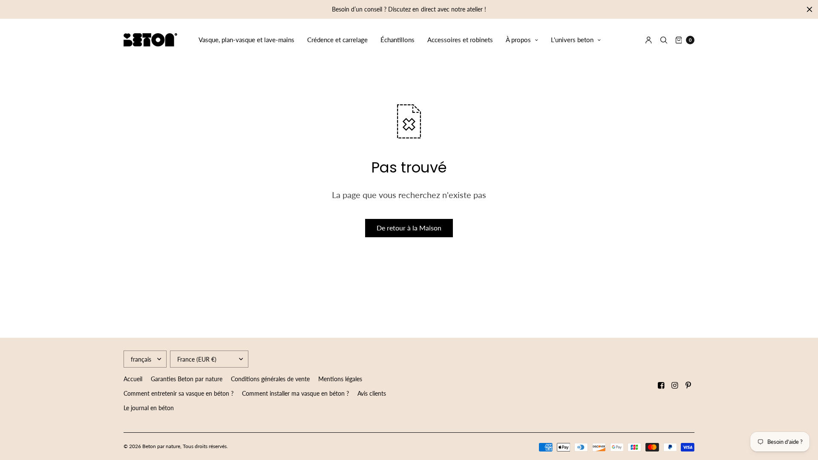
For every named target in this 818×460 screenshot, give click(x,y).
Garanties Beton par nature (186, 378)
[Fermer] (809, 9)
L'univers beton (572, 39)
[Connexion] (648, 40)
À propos (518, 39)
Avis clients (371, 393)
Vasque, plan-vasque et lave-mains (246, 39)
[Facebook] (661, 385)
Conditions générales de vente (270, 378)
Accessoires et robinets (460, 39)
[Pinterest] (688, 385)
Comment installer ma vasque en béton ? (295, 393)
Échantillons (397, 39)
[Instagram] (675, 385)
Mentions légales (340, 378)
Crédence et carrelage (337, 39)
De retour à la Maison (409, 228)
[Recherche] (663, 40)
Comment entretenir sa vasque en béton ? (178, 393)
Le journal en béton (149, 407)
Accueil (133, 378)
